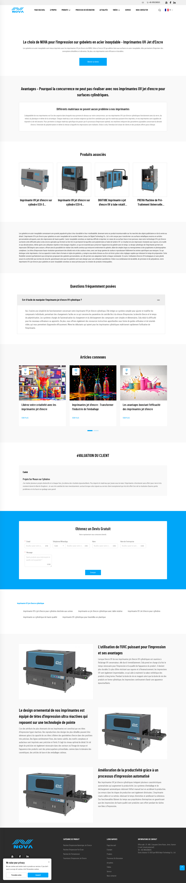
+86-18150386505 (154, 2)
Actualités (104, 10)
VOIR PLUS (25, 418)
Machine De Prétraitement (71, 854)
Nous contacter (142, 10)
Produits (65, 10)
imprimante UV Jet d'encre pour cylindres (144, 611)
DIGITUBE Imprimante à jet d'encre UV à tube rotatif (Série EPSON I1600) (112, 203)
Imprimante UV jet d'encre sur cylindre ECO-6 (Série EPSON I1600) (74, 203)
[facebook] (170, 3)
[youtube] (166, 3)
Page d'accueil (39, 10)
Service (128, 10)
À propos (53, 10)
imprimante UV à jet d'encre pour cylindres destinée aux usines (48, 611)
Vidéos (115, 10)
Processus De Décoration (85, 10)
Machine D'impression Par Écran (73, 850)
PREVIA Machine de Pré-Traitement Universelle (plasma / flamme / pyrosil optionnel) (149, 203)
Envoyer (93, 572)
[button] (89, 430)
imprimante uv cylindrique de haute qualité (40, 617)
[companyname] (17, 10)
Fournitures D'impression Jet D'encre (75, 858)
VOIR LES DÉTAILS (36, 180)
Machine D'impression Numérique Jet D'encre (77, 845)
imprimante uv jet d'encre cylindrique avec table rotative (100, 611)
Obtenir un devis (93, 62)
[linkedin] (174, 3)
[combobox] (59, 546)
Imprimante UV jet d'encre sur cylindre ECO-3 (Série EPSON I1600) (36, 203)
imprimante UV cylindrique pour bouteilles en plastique (84, 617)
